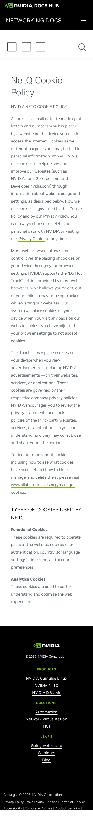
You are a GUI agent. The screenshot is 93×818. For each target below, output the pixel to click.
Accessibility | (14, 808)
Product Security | (69, 808)
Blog (46, 759)
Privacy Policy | (15, 802)
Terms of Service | (74, 802)
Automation (46, 711)
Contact (10, 815)
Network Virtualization (46, 719)
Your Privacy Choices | (43, 802)
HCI (46, 726)
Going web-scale (46, 745)
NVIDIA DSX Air (46, 692)
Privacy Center (31, 238)
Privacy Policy (55, 216)
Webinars (46, 752)
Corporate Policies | (40, 808)
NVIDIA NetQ (46, 685)
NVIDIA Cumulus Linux (46, 678)
